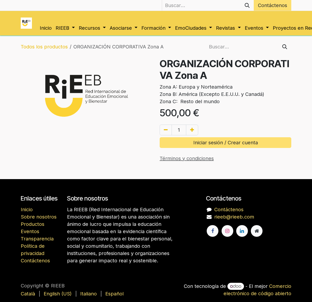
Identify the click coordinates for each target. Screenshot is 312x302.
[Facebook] (212, 231)
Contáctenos (272, 5)
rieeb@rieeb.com (234, 217)
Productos (32, 224)
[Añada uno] (192, 130)
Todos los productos (44, 47)
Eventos (30, 231)
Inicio (27, 209)
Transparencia (37, 239)
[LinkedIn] (242, 231)
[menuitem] (46, 28)
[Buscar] (247, 5)
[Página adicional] (257, 231)
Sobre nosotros (39, 217)
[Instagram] (227, 231)
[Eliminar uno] (166, 130)
